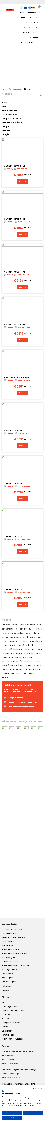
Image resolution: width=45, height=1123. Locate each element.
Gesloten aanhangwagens (13, 937)
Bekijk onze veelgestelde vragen (21, 707)
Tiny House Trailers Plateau (14, 953)
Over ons (28, 22)
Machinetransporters (12, 929)
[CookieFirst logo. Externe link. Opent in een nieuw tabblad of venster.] (3, 1091)
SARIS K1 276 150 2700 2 (15, 536)
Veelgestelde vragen (32, 27)
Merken (37, 22)
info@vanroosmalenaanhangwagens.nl (24, 702)
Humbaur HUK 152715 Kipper (16, 378)
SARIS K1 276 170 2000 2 (15, 483)
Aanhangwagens (33, 12)
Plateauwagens (9, 981)
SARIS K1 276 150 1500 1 (14, 325)
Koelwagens (7, 977)
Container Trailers (10, 961)
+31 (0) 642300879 (16, 698)
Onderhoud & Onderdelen (30, 17)
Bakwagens (7, 986)
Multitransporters (10, 933)
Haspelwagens (8, 957)
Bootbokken (7, 973)
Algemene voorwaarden (30, 42)
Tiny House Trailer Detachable (16, 965)
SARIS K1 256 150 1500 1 (14, 219)
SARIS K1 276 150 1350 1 (14, 272)
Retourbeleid (35, 37)
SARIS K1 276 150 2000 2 (15, 430)
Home (22, 12)
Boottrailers (7, 945)
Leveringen (35, 32)
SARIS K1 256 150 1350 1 (14, 166)
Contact (25, 32)
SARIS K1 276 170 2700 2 (15, 589)
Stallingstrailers (9, 969)
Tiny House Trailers (10, 949)
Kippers (5, 990)
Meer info (22, 181)
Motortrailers (8, 941)
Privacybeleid (38, 1088)
